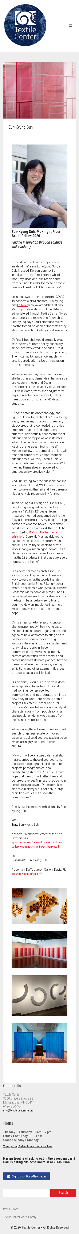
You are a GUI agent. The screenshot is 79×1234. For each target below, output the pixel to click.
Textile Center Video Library (19, 1217)
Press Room (10, 1209)
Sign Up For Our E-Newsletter (28, 1176)
